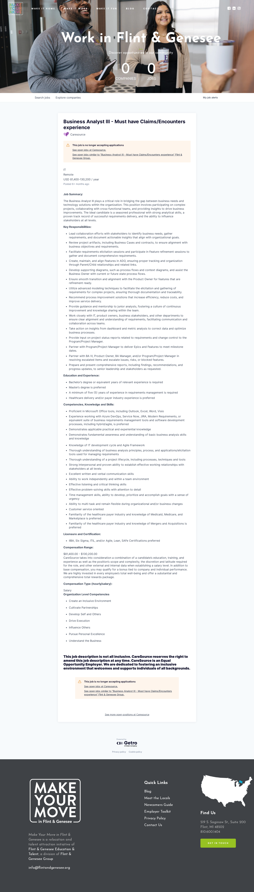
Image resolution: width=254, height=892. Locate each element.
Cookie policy (135, 751)
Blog (147, 791)
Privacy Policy (155, 818)
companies (68, 97)
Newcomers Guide (158, 805)
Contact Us (153, 825)
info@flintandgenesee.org (49, 868)
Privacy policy (119, 751)
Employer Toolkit (157, 811)
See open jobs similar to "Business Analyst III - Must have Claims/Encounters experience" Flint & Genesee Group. (127, 156)
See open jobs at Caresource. (89, 149)
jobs (42, 97)
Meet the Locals (157, 798)
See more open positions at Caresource (127, 714)
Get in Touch (218, 843)
